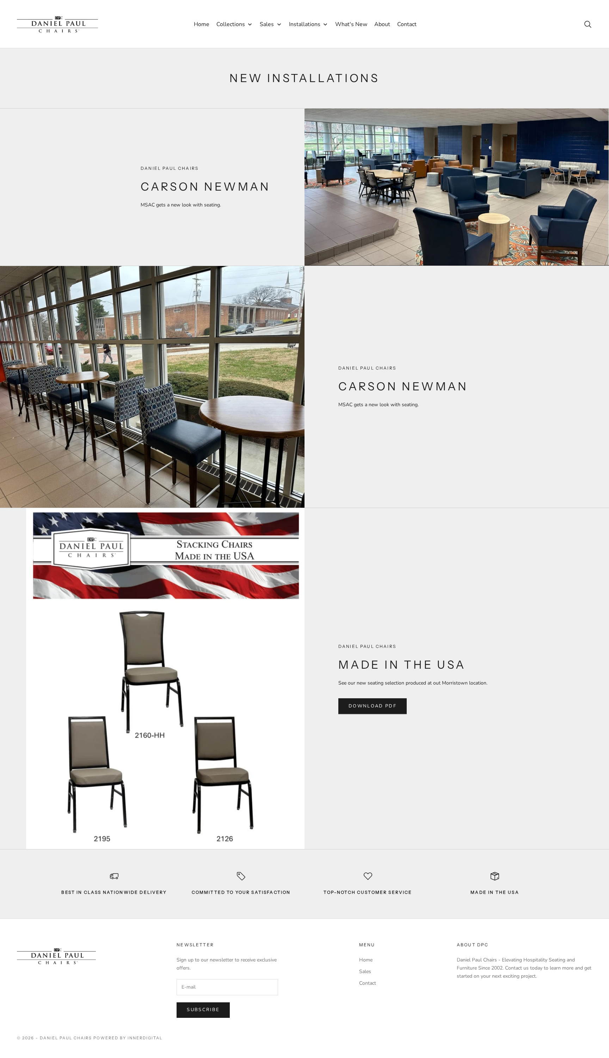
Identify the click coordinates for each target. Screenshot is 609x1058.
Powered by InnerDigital (127, 1037)
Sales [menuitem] (267, 24)
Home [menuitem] (201, 24)
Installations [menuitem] (304, 24)
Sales (365, 971)
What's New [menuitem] (351, 24)
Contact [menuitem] (407, 24)
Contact (367, 983)
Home (366, 960)
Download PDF (372, 706)
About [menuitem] (382, 24)
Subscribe (203, 1010)
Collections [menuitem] (230, 24)
